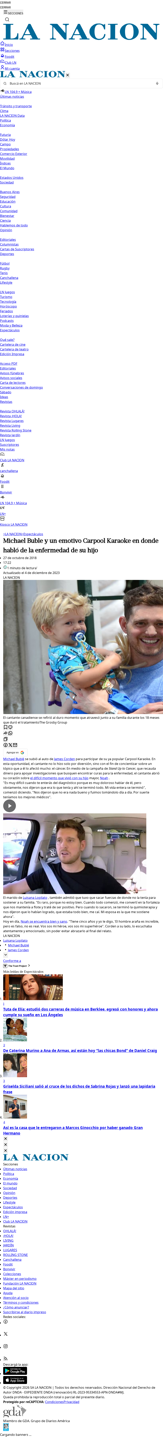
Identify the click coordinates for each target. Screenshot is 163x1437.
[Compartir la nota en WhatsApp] (10, 733)
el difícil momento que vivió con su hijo (59, 778)
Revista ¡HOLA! (11, 416)
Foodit (9, 56)
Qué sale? (7, 340)
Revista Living (10, 425)
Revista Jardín (10, 435)
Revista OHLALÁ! (12, 411)
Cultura (5, 206)
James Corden (64, 759)
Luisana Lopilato (35, 897)
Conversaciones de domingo (21, 387)
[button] (81, 299)
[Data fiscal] (6, 1430)
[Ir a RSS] (5, 1360)
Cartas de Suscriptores (17, 249)
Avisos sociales (11, 378)
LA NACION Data (12, 115)
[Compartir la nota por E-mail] (15, 745)
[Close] (5, 1139)
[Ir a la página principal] (81, 39)
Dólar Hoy (7, 139)
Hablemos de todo (14, 225)
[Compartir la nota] (5, 733)
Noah (104, 778)
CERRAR (5, 2)
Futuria (5, 135)
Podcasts (7, 320)
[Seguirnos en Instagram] (5, 1347)
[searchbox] (80, 83)
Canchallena (9, 278)
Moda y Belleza (11, 325)
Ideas (4, 397)
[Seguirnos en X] (5, 1335)
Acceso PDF (8, 363)
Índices (5, 163)
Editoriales (8, 239)
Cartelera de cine (12, 344)
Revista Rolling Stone (15, 430)
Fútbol (5, 263)
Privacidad (71, 1402)
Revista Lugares (12, 421)
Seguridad (8, 197)
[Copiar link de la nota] (5, 739)
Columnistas (9, 244)
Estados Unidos (11, 177)
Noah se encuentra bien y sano (44, 921)
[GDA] (14, 1416)
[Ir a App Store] (15, 1383)
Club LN (10, 62)
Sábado (5, 392)
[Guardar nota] (5, 727)
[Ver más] (5, 955)
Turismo (6, 297)
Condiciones (54, 1402)
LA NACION (12, 534)
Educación (8, 201)
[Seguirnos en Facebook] (5, 1323)
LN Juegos (7, 292)
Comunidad (8, 211)
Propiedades (9, 149)
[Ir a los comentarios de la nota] (10, 727)
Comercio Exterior (13, 154)
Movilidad (7, 158)
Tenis (4, 273)
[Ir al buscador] (7, 19)
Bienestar (7, 216)
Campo (5, 144)
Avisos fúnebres (12, 373)
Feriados (6, 311)
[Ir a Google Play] (15, 1373)
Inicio (9, 45)
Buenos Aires (10, 192)
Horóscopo (8, 306)
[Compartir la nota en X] (10, 745)
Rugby (5, 268)
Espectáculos (32, 534)
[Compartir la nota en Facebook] (5, 745)
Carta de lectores (13, 382)
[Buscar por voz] (157, 83)
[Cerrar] (67, 75)
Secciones (12, 50)
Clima (4, 111)
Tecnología (8, 301)
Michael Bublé (13, 759)
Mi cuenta (12, 68)
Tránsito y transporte (16, 106)
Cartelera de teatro (14, 349)
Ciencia (5, 220)
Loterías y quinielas (14, 316)
